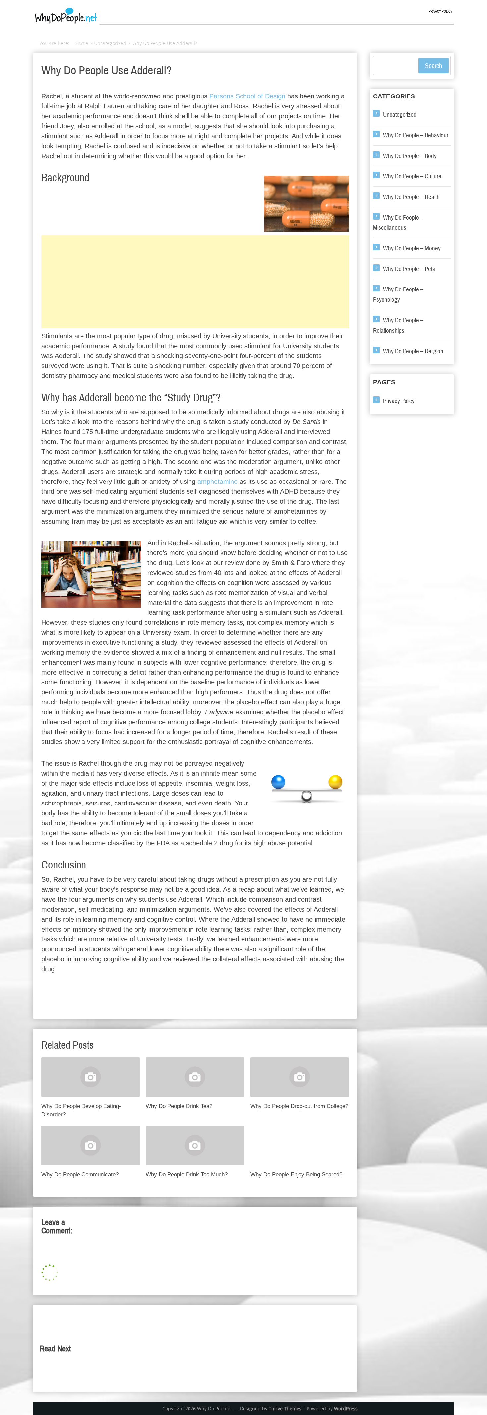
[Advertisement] (195, 281)
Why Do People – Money (412, 248)
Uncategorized (400, 114)
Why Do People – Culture (412, 176)
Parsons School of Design (247, 96)
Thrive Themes (285, 1408)
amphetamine (217, 481)
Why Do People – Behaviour (415, 135)
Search (433, 65)
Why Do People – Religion (413, 351)
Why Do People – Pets (409, 268)
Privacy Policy (440, 11)
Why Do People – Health (411, 196)
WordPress (346, 1408)
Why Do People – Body (410, 155)
